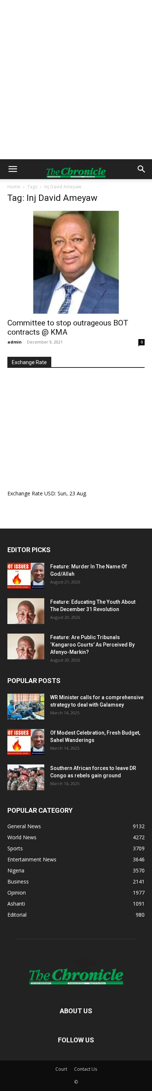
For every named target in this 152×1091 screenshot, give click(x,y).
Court (61, 1069)
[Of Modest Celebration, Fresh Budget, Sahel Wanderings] (25, 742)
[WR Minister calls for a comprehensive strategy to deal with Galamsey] (25, 706)
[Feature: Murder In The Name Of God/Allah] (25, 576)
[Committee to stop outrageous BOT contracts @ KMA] (76, 262)
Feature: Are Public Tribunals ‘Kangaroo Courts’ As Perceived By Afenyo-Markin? (92, 644)
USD (49, 493)
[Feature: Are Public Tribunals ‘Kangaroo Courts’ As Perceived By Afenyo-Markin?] (25, 646)
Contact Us (85, 1069)
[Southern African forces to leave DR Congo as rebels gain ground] (25, 777)
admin (14, 342)
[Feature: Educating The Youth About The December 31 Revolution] (25, 611)
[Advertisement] (76, 80)
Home (13, 187)
